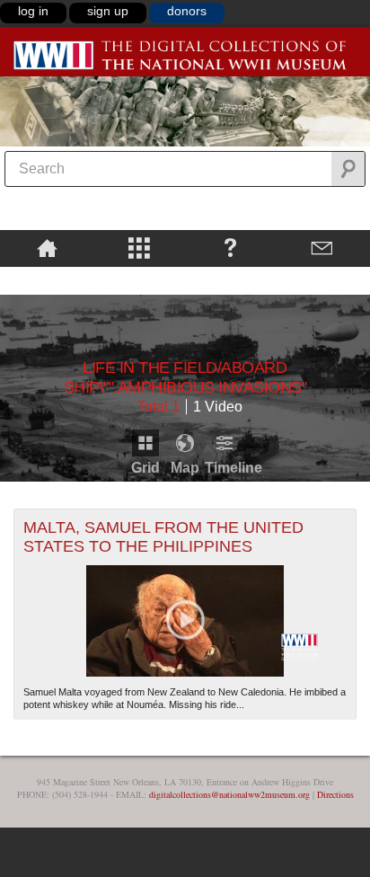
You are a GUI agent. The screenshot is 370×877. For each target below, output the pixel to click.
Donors (187, 11)
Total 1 (158, 407)
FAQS (230, 247)
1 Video (217, 407)
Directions (335, 794)
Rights (47, 279)
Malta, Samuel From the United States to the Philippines (163, 536)
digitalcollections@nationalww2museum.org (229, 794)
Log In (33, 11)
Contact (321, 247)
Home (47, 247)
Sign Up (107, 11)
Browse (139, 247)
